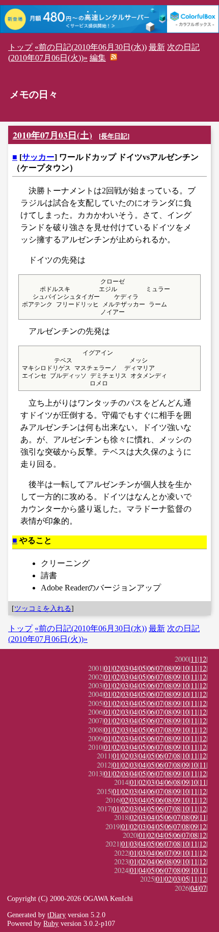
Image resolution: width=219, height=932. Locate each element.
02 (116, 668)
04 (133, 668)
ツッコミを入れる (42, 608)
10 (185, 668)
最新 (157, 47)
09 (176, 668)
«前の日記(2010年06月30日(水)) (91, 47)
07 (159, 668)
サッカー (38, 157)
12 (202, 659)
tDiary (56, 915)
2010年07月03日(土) (52, 135)
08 (168, 668)
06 (150, 668)
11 (194, 659)
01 (107, 668)
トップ (20, 47)
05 (142, 668)
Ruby (51, 923)
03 (124, 668)
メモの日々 (34, 94)
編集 (98, 57)
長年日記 (114, 136)
